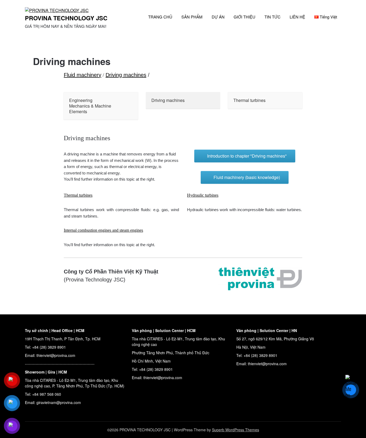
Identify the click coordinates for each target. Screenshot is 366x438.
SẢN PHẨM (192, 17)
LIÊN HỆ (297, 17)
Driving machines (126, 75)
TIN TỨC (272, 17)
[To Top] (352, 427)
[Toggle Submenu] (128, 106)
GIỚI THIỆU (244, 17)
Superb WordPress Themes (235, 429)
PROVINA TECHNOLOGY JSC (66, 18)
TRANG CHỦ (160, 17)
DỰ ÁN (218, 17)
